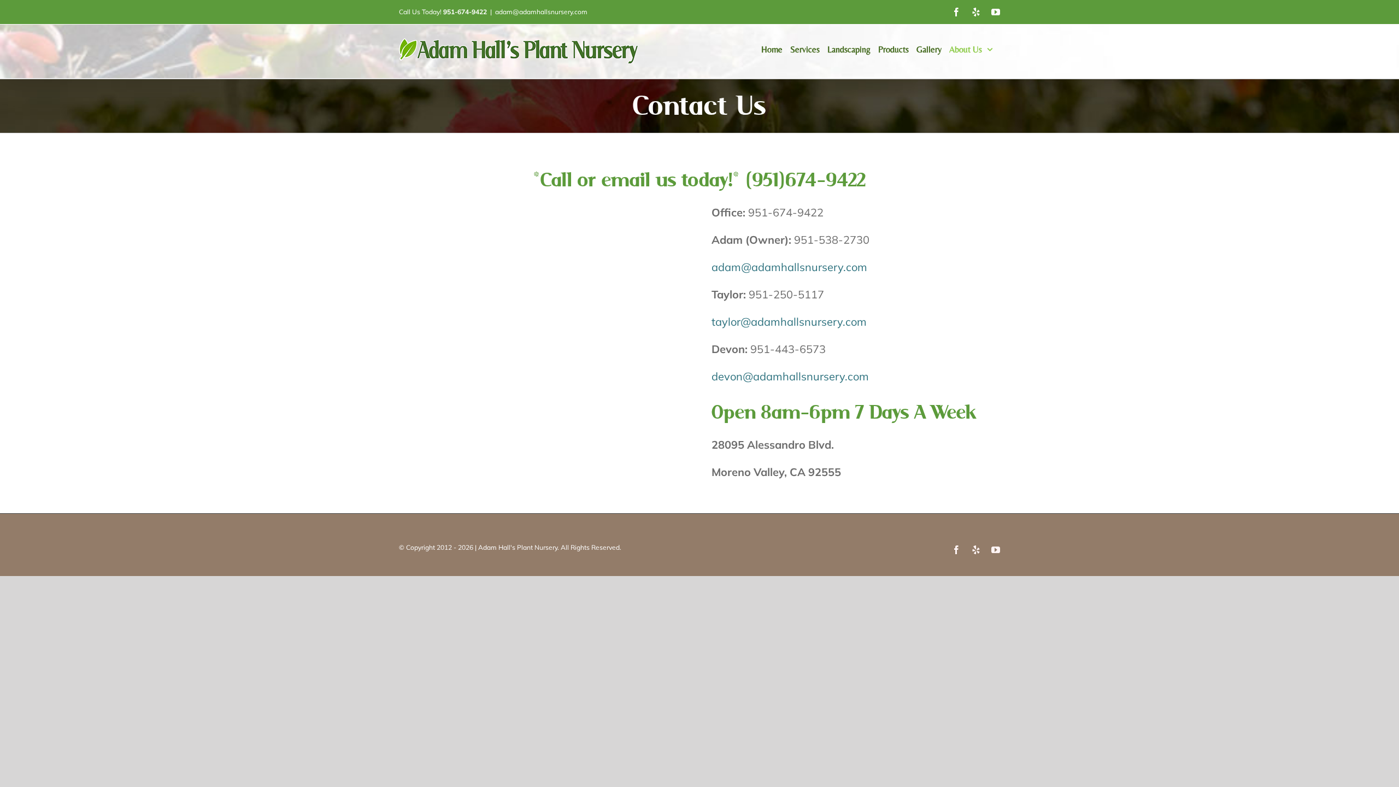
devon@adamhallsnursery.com (790, 376)
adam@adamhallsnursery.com (541, 12)
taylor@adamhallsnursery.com (789, 321)
